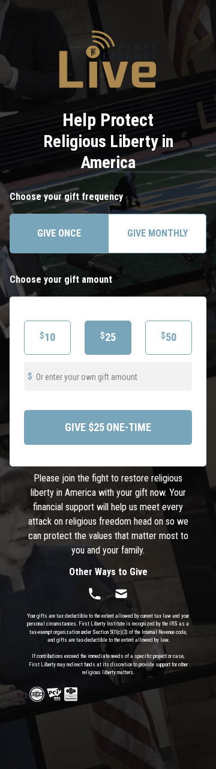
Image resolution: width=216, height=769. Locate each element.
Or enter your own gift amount (86, 377)
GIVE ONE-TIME (108, 427)
